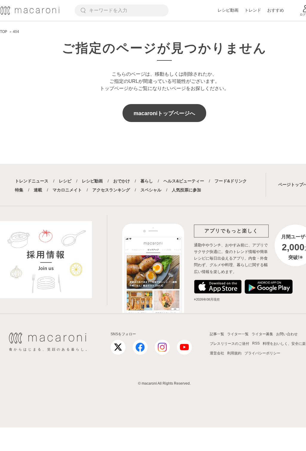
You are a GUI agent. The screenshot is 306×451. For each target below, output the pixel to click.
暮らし (146, 181)
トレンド (252, 10)
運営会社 (217, 353)
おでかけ (121, 181)
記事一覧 (217, 334)
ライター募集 (262, 334)
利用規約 (234, 353)
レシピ (65, 181)
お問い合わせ (287, 334)
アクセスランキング (111, 190)
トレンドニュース (31, 181)
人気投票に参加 (186, 190)
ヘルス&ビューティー (183, 181)
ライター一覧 (238, 334)
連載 (38, 190)
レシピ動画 (228, 10)
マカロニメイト (67, 190)
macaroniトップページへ (164, 113)
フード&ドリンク (231, 181)
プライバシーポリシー (262, 353)
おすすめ (275, 10)
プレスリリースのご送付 (229, 344)
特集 (19, 190)
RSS (256, 343)
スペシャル (150, 190)
